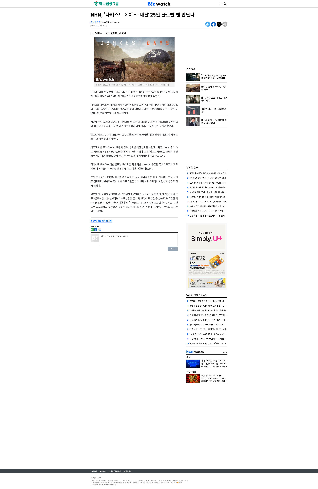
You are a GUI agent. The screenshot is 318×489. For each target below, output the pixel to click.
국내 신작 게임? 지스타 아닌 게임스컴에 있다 (218, 361)
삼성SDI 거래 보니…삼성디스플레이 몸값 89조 (209, 192)
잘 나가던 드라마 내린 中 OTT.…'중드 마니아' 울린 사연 (223, 363)
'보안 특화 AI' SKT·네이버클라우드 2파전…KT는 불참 (212, 338)
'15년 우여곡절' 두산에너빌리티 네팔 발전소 (207, 173)
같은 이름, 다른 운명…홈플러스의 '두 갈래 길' (208, 215)
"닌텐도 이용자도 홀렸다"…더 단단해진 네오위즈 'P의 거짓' (214, 310)
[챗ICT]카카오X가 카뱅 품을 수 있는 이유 (206, 324)
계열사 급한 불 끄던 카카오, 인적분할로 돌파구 (208, 305)
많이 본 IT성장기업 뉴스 (196, 295)
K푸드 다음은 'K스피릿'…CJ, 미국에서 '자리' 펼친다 (211, 201)
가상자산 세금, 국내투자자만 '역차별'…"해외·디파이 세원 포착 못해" (218, 319)
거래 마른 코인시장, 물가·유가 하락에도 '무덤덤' (220, 381)
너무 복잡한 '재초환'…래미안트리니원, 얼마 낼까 (209, 206)
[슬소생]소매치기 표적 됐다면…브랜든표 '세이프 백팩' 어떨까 (215, 182)
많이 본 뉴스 (192, 167)
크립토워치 (191, 371)
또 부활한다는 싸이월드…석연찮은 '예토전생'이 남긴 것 (223, 366)
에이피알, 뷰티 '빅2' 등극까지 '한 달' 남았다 (207, 177)
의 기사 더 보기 (101, 221)
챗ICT (189, 357)
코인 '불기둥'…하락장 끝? (211, 375)
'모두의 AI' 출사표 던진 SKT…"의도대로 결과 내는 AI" (212, 343)
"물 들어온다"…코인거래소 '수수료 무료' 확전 (208, 333)
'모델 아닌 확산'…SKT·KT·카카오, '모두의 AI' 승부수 (211, 315)
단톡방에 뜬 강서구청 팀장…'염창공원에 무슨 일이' (210, 210)
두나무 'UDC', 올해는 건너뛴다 (213, 378)
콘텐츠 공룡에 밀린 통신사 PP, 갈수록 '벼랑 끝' (209, 300)
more (225, 352)
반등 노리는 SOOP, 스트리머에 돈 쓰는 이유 (207, 329)
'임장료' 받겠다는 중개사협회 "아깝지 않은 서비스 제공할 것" (215, 196)
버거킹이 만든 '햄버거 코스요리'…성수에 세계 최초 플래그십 (214, 187)
